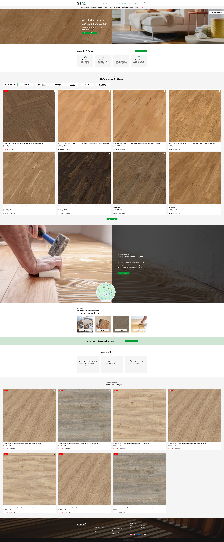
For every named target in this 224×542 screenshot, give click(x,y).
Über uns (96, 525)
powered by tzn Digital (143, 540)
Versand (114, 540)
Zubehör (139, 330)
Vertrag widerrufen (128, 539)
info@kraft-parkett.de (117, 528)
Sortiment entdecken (89, 32)
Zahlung (119, 540)
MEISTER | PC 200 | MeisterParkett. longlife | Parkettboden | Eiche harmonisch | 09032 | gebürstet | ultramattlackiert (192, 143)
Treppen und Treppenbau (99, 527)
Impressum (104, 540)
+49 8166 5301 (115, 524)
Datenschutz (97, 540)
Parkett (85, 330)
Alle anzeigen (112, 219)
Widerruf (109, 540)
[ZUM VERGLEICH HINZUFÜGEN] (54, 91)
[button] (82, 7)
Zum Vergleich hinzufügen (54, 91)
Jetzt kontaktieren (131, 340)
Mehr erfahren (141, 51)
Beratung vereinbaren (124, 3)
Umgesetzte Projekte (98, 533)
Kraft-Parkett (86, 539)
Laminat (103, 330)
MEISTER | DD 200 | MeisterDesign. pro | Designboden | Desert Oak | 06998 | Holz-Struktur (131, 443)
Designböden (121, 330)
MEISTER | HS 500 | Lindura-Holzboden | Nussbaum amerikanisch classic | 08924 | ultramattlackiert (23, 143)
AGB (92, 540)
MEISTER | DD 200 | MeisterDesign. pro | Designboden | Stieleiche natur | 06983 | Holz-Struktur (22, 443)
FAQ (95, 531)
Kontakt (96, 529)
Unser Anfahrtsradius (106, 300)
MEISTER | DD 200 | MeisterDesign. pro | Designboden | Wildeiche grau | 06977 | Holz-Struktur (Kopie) (78, 443)
